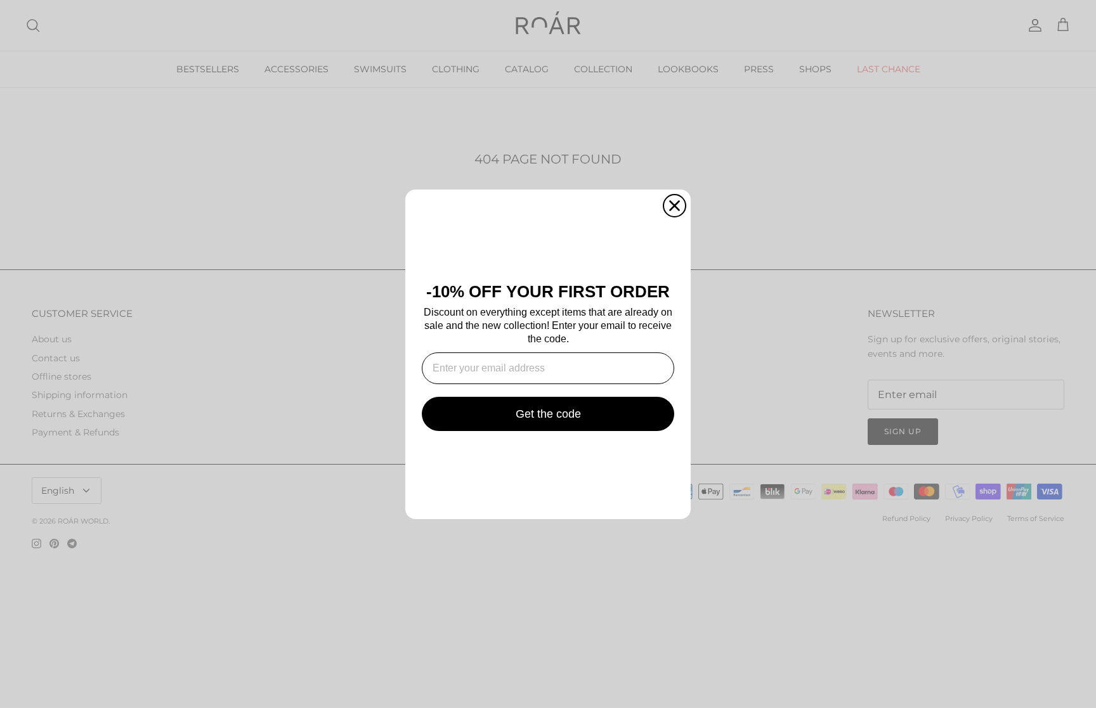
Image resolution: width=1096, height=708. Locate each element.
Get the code (548, 414)
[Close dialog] (674, 206)
